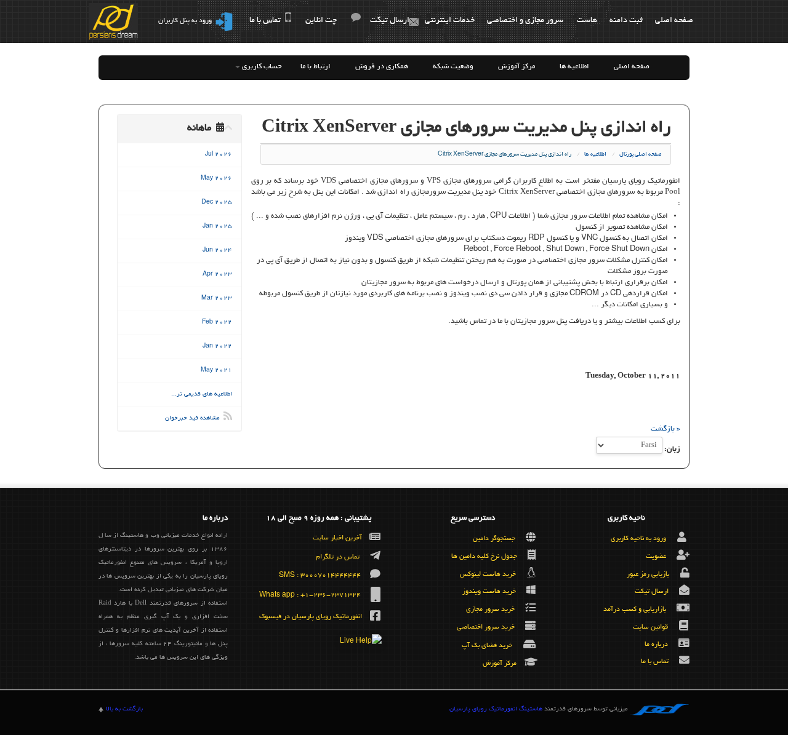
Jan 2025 (217, 226)
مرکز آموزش (516, 67)
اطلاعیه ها (574, 67)
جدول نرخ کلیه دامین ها (484, 556)
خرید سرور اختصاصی (486, 627)
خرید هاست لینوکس (488, 574)
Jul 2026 (218, 154)
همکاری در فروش (381, 67)
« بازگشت (665, 429)
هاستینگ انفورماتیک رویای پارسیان (495, 709)
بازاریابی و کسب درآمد (634, 609)
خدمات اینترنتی (450, 20)
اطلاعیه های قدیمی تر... (201, 394)
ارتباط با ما (315, 67)
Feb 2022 (217, 322)
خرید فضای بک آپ (487, 646)
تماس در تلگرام (338, 557)
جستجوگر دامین (494, 538)
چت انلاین (321, 20)
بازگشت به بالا (124, 709)
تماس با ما (265, 20)
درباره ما (656, 644)
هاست (587, 20)
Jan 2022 (217, 346)
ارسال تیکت (389, 20)
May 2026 (216, 178)
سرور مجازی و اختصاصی (525, 20)
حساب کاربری (261, 67)
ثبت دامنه (626, 20)
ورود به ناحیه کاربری (638, 538)
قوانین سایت (650, 627)
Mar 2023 (216, 298)
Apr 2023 (217, 274)
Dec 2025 (216, 202)
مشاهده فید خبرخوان (194, 418)
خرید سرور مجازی (490, 609)
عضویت (656, 556)
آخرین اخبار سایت (337, 538)
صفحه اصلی (674, 20)
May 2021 (216, 370)
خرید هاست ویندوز (489, 591)
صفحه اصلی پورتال (640, 154)
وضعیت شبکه (453, 67)
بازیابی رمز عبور (648, 574)
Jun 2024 (217, 250)
